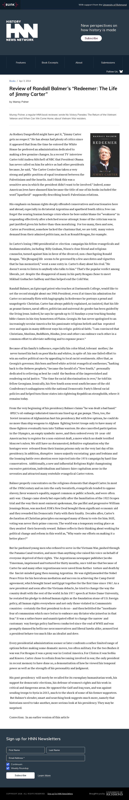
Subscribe (91, 38)
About (79, 62)
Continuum (16, 764)
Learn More (44, 775)
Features (21, 62)
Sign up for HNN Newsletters (60, 793)
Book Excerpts (50, 62)
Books (12, 80)
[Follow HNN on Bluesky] (121, 71)
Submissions (108, 62)
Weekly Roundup (20, 768)
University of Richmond (115, 4)
